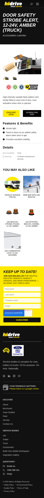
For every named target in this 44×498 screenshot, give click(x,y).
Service (6, 420)
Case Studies (9, 412)
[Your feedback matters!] (5, 387)
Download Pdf (32, 113)
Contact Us (8, 424)
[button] (37, 4)
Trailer (5, 439)
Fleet (5, 416)
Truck (5, 443)
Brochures (7, 408)
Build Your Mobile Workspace (16, 451)
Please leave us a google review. (24, 389)
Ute (4, 435)
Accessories (9, 36)
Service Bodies (11, 431)
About (5, 404)
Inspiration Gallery (11, 455)
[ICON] (4, 376)
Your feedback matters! (22, 386)
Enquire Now (11, 113)
